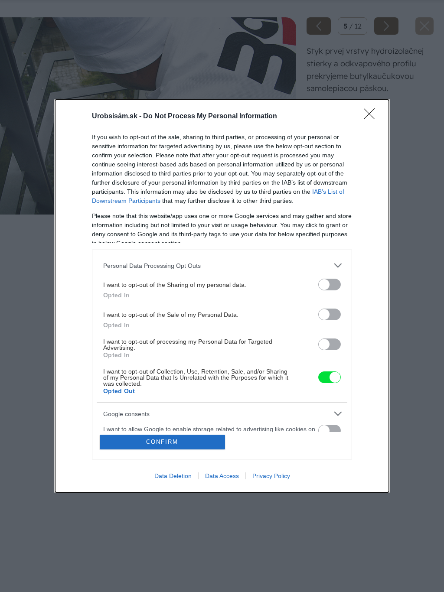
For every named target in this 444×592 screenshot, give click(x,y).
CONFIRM (162, 442)
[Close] (372, 116)
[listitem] (222, 265)
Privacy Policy (271, 475)
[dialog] (222, 296)
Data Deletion (173, 475)
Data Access (222, 475)
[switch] (329, 284)
